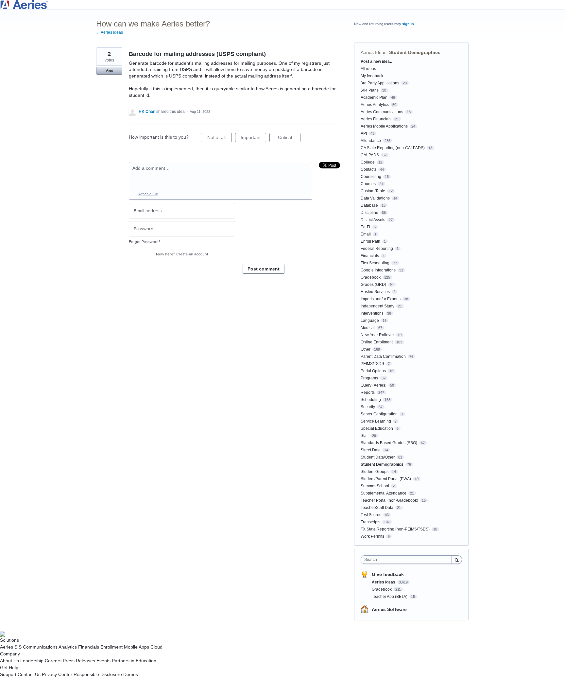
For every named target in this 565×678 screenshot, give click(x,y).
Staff (364, 435)
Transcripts (370, 522)
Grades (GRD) (373, 284)
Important (253, 138)
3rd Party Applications (380, 83)
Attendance (371, 140)
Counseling (371, 176)
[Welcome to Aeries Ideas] (282, 4)
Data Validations (375, 198)
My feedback (372, 76)
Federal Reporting (377, 248)
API (364, 133)
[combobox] (408, 559)
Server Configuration (379, 414)
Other (365, 349)
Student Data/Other (378, 457)
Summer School (375, 486)
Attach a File (148, 194)
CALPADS (370, 155)
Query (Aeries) (373, 385)
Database (369, 205)
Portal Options (373, 371)
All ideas (368, 68)
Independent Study (377, 306)
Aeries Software (389, 609)
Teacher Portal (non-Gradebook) (389, 500)
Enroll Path (370, 241)
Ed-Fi (365, 227)
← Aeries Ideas (109, 32)
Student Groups (374, 471)
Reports (368, 392)
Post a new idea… (377, 61)
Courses (368, 184)
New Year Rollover (377, 335)
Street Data (371, 450)
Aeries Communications (382, 112)
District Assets (373, 219)
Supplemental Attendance (383, 493)
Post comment (264, 268)
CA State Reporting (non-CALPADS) (393, 148)
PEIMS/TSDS (372, 363)
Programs (369, 378)
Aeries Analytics (375, 104)
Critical (289, 138)
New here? (182, 254)
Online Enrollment (377, 342)
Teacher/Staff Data (377, 507)
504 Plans (370, 90)
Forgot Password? (145, 241)
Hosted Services (375, 291)
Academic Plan (374, 97)
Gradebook (371, 277)
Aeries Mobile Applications (384, 126)
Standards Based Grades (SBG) (389, 443)
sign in (408, 24)
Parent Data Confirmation (383, 356)
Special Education (377, 428)
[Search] (457, 559)
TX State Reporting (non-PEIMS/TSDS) (395, 529)
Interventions (372, 313)
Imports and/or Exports (381, 299)
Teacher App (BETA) (390, 596)
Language (370, 320)
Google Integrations (378, 270)
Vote (109, 71)
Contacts (368, 169)
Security (368, 407)
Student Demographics (414, 52)
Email (366, 234)
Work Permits (372, 536)
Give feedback (388, 574)
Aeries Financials (376, 119)
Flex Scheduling (375, 263)
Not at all (219, 138)
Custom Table (373, 191)
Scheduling (371, 399)
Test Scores (371, 515)
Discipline (369, 212)
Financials (370, 255)
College (368, 162)
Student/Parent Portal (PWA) (386, 479)
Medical (368, 327)
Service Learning (376, 421)
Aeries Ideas (373, 52)
